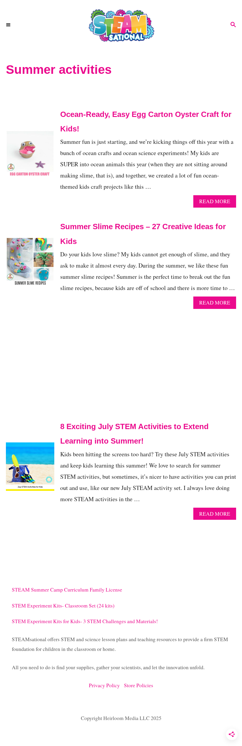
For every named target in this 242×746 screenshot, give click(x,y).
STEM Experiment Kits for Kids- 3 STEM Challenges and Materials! (85, 621)
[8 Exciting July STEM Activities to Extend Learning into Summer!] (30, 469)
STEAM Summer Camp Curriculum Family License (67, 589)
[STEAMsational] (121, 25)
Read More (216, 203)
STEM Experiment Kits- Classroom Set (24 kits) (63, 605)
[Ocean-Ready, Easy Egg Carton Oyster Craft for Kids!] (30, 157)
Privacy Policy (106, 685)
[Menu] (9, 25)
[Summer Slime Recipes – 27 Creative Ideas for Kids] (30, 264)
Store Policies (138, 685)
